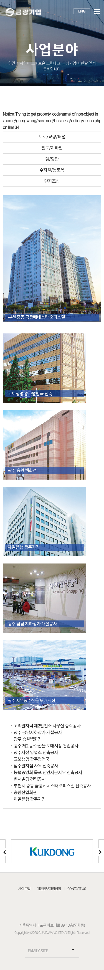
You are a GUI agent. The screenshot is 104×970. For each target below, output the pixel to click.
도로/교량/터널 (52, 136)
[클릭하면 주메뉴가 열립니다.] (97, 11)
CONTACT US (76, 889)
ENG (81, 11)
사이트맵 (24, 889)
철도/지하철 (51, 148)
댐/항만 (52, 159)
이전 (4, 852)
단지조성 (52, 181)
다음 (100, 852)
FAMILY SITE (38, 950)
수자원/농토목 (51, 170)
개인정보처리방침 (49, 889)
